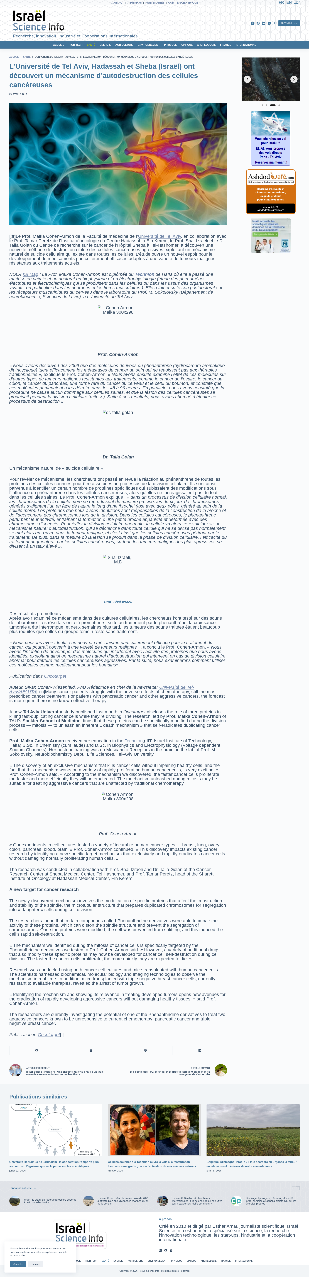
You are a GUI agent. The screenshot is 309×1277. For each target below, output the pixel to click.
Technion (134, 740)
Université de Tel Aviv (159, 236)
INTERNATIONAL (246, 44)
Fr (281, 2)
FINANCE (225, 44)
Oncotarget (55, 676)
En (289, 2)
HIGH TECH (75, 44)
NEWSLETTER (289, 23)
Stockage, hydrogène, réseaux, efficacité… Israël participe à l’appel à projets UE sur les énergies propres (271, 1201)
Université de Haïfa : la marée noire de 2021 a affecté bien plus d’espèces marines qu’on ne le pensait (123, 1201)
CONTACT (117, 2)
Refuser (36, 1264)
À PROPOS (134, 2)
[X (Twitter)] (252, 23)
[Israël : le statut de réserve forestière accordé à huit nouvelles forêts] (14, 1201)
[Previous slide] (247, 79)
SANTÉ (91, 44)
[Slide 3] (273, 105)
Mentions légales (170, 1271)
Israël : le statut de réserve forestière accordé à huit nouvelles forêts (50, 1201)
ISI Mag (30, 274)
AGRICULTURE (124, 44)
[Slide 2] (266, 105)
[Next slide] (294, 79)
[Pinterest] (145, 1050)
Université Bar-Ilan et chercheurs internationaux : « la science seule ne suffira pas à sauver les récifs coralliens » (196, 1201)
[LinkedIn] (263, 23)
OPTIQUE (187, 44)
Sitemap (185, 1271)
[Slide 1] (262, 105)
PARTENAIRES (155, 2)
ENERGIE (105, 44)
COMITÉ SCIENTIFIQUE (183, 2)
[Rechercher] (275, 23)
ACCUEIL (58, 44)
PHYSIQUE (170, 44)
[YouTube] (269, 23)
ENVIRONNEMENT (149, 44)
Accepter (18, 1264)
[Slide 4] (279, 105)
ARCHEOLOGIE (206, 44)
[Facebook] (258, 23)
